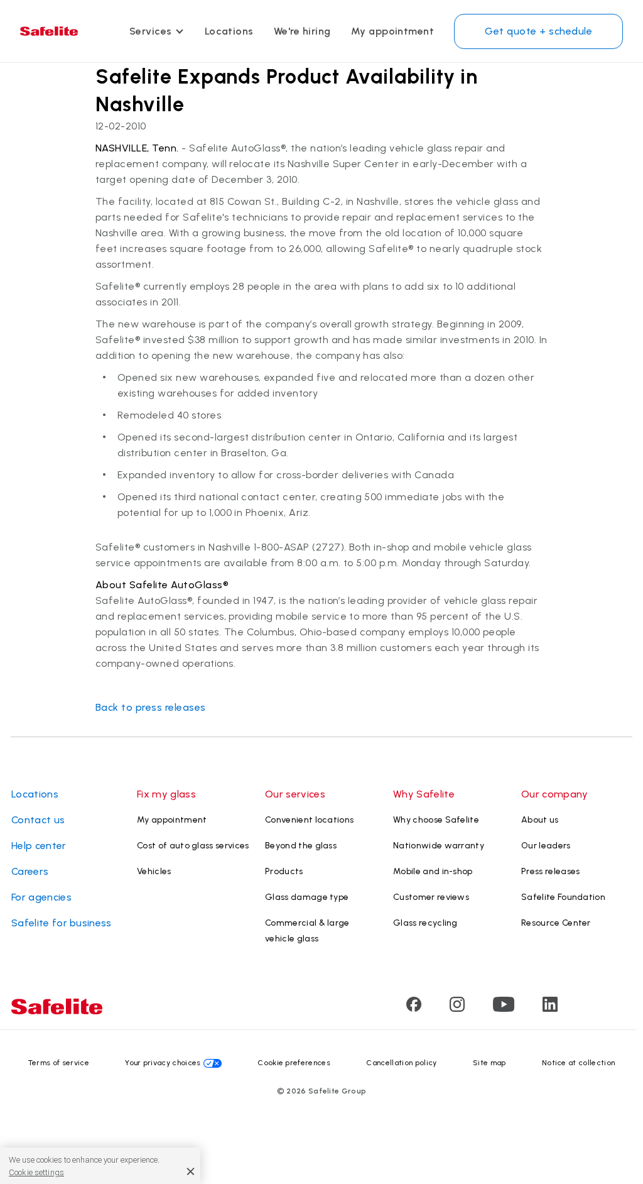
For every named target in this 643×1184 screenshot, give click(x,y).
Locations (229, 31)
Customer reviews (431, 897)
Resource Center (556, 923)
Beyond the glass (301, 845)
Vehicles (154, 871)
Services (150, 31)
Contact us (38, 820)
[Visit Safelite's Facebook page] (413, 1008)
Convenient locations (309, 819)
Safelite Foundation (563, 897)
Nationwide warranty (438, 845)
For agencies (41, 897)
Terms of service (58, 1062)
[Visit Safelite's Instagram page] (457, 1008)
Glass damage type (307, 897)
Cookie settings (36, 1172)
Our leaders (546, 845)
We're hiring (302, 31)
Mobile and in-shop (433, 871)
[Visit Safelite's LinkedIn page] (550, 1008)
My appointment (393, 31)
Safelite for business (61, 923)
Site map (489, 1062)
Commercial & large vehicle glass (307, 931)
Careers (29, 871)
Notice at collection (578, 1062)
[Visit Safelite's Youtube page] (503, 1008)
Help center (39, 846)
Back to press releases (150, 707)
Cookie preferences (293, 1062)
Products (284, 871)
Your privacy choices (162, 1062)
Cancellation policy (401, 1062)
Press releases (550, 871)
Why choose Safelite (436, 819)
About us (540, 819)
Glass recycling (425, 923)
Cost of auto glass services (193, 845)
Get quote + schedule (538, 31)
